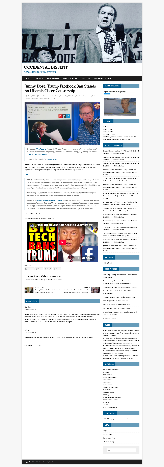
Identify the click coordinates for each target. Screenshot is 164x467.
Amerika (106, 372)
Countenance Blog (109, 377)
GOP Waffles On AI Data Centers (115, 301)
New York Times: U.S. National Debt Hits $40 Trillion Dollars (121, 152)
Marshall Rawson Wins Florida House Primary (119, 297)
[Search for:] (121, 450)
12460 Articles (55, 276)
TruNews (106, 402)
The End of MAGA (109, 318)
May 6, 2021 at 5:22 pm (30, 333)
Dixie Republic (108, 380)
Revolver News (108, 392)
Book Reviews (53, 78)
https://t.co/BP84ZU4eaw (37, 154)
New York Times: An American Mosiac (116, 304)
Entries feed (107, 434)
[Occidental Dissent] (82, 61)
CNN (26, 174)
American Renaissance (111, 369)
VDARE (105, 405)
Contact (28, 78)
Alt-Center (55, 96)
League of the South (110, 387)
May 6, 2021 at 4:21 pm (30, 309)
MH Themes (53, 462)
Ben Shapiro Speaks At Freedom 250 (116, 308)
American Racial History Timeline (96, 78)
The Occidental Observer (112, 397)
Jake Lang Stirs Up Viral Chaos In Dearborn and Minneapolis (119, 209)
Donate (39, 78)
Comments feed (109, 438)
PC (69, 96)
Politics (73, 96)
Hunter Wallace (43, 96)
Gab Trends (107, 382)
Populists (79, 96)
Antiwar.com (107, 374)
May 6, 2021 (31, 96)
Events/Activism (70, 78)
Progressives (87, 96)
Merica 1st (107, 389)
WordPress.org (108, 442)
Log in (105, 430)
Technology (34, 98)
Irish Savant (107, 385)
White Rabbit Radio (110, 407)
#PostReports (40, 149)
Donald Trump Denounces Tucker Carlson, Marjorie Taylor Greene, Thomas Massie (120, 172)
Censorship (63, 96)
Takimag (106, 394)
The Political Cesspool (111, 400)
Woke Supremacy (44, 98)
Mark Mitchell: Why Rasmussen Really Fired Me (120, 287)
